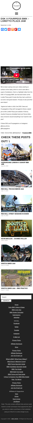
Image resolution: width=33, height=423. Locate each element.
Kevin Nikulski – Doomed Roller (14, 239)
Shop (16, 347)
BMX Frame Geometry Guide (16, 364)
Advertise (16, 317)
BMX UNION (16, 6)
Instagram (16, 333)
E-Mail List (16, 337)
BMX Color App (16, 310)
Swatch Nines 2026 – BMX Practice (14, 288)
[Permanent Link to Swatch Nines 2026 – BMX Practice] (16, 278)
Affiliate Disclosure (16, 344)
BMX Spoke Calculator (16, 312)
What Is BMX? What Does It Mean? (16, 359)
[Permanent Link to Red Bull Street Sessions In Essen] (16, 203)
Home (16, 305)
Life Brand (16, 401)
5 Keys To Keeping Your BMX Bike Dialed (16, 377)
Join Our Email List (16, 356)
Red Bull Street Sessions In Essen (15, 214)
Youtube (16, 330)
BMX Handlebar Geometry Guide (16, 367)
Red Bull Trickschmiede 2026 (12, 189)
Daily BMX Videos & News (16, 307)
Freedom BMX (27, 133)
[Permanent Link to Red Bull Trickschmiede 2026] (16, 178)
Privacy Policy (16, 340)
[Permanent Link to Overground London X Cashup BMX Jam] (16, 152)
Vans (16, 394)
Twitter (16, 327)
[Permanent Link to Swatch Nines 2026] (16, 253)
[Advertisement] (16, 48)
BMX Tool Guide (16, 369)
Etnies (16, 396)
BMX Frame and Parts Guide (16, 374)
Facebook (16, 323)
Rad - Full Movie (16, 379)
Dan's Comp (16, 399)
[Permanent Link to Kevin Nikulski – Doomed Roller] (16, 228)
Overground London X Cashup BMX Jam (15, 163)
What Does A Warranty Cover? (16, 362)
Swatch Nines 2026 (8, 263)
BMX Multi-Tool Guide (16, 372)
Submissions (16, 315)
